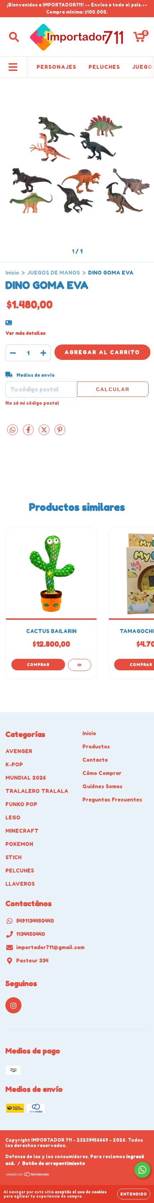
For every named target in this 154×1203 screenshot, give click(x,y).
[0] (139, 38)
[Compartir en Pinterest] (59, 433)
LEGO (12, 817)
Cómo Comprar (101, 773)
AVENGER (18, 751)
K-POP (14, 764)
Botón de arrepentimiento (53, 1163)
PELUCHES (104, 67)
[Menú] (13, 67)
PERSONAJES (56, 67)
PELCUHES (19, 870)
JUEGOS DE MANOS (53, 273)
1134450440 (30, 934)
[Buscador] (14, 37)
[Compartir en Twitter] (45, 433)
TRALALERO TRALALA (36, 791)
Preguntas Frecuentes (112, 800)
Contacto (95, 760)
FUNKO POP (21, 804)
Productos (96, 746)
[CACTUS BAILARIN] (79, 665)
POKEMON (19, 844)
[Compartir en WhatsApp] (12, 430)
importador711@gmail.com (50, 947)
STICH (13, 857)
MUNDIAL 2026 (25, 778)
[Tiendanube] (27, 1175)
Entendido (133, 1194)
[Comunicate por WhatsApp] (142, 1170)
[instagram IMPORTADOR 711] (13, 1005)
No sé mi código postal (32, 403)
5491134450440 (35, 921)
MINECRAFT (22, 831)
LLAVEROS (20, 884)
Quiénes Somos (102, 786)
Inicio (12, 273)
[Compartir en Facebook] (29, 433)
